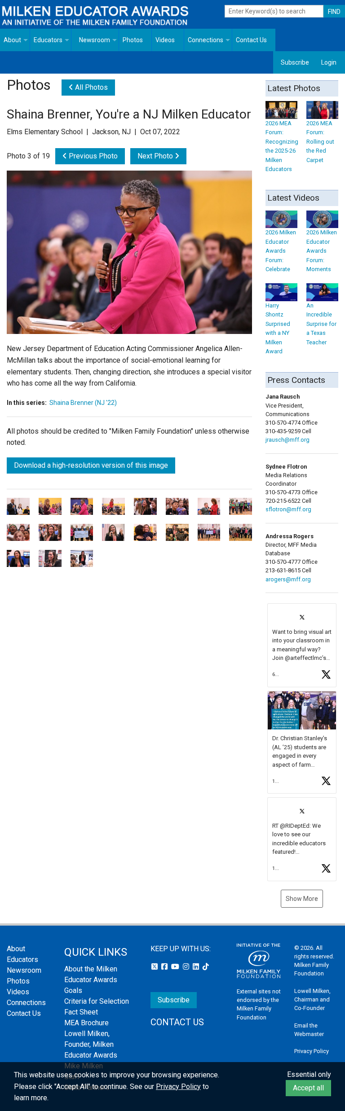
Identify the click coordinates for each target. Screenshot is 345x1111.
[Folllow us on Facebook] (165, 966)
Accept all (308, 1088)
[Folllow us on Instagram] (187, 966)
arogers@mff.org (288, 579)
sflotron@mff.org (288, 509)
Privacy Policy (311, 1051)
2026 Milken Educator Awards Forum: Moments (321, 250)
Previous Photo (92, 156)
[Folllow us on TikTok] (206, 966)
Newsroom (94, 40)
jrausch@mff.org (287, 439)
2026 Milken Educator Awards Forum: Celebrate (280, 250)
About (12, 40)
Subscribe (295, 62)
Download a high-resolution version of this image (91, 465)
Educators (48, 40)
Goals (73, 990)
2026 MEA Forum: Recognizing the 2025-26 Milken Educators (281, 146)
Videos (165, 40)
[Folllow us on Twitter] (155, 966)
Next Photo (156, 156)
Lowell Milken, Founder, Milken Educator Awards (90, 1044)
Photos (133, 40)
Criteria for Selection (96, 1001)
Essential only (309, 1074)
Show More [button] (302, 898)
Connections (205, 40)
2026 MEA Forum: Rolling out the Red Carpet (320, 141)
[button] (302, 645)
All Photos (90, 87)
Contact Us (251, 40)
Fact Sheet (81, 1012)
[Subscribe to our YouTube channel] (176, 966)
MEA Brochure (86, 1023)
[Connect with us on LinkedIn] (197, 966)
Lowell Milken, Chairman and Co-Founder (312, 999)
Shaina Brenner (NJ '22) (83, 402)
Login (328, 62)
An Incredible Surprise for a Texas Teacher (321, 323)
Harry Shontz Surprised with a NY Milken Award (277, 328)
